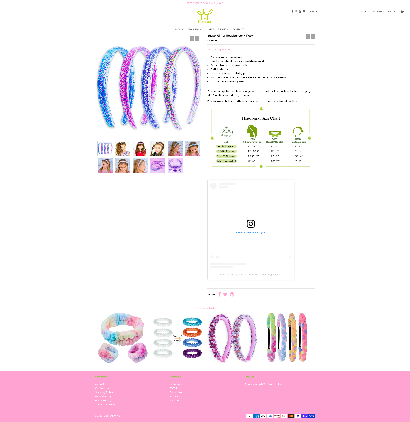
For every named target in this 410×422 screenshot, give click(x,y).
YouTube (175, 400)
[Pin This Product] (232, 294)
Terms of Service (105, 404)
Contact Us (102, 388)
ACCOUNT (366, 12)
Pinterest (175, 396)
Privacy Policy (103, 400)
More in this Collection (205, 308)
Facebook (176, 392)
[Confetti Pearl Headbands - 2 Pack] (232, 362)
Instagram (176, 384)
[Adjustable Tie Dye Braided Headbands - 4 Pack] (287, 362)
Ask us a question (219, 49)
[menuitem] (179, 29)
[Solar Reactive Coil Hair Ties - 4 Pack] (177, 362)
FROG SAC (116, 416)
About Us (100, 384)
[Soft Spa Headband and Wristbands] (123, 362)
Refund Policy (103, 396)
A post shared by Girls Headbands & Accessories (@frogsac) (250, 274)
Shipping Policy (104, 392)
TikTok (174, 388)
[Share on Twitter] (225, 294)
